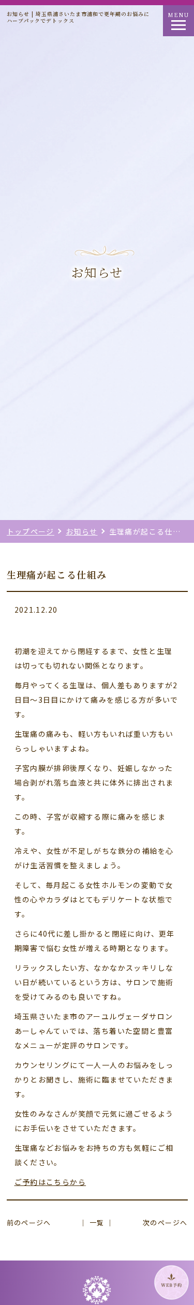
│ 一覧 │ (97, 1222)
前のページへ (29, 1222)
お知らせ (82, 531)
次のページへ (165, 1222)
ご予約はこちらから (50, 1182)
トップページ (30, 531)
